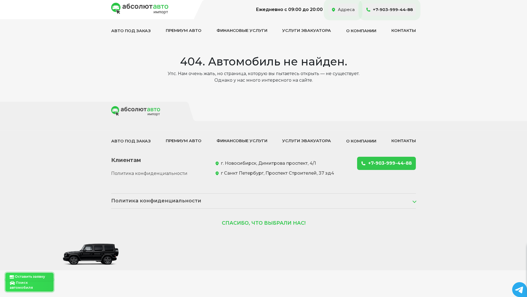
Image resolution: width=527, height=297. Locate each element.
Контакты (403, 30)
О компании (361, 30)
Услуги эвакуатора (306, 30)
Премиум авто (183, 30)
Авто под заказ (131, 30)
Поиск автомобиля (21, 285)
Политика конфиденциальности (149, 173)
